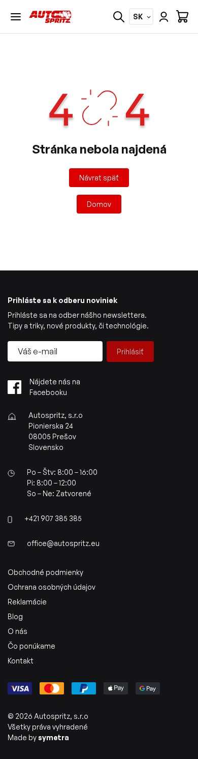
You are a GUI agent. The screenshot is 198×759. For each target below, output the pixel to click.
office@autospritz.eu (63, 543)
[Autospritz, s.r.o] (50, 17)
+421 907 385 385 (53, 518)
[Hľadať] (119, 17)
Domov (99, 204)
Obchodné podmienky (45, 572)
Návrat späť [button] (99, 177)
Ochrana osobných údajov (51, 587)
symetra (53, 737)
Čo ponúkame (31, 646)
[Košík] (182, 17)
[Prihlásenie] (163, 17)
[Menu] (16, 17)
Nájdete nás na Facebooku (54, 387)
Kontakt (21, 660)
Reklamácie (27, 601)
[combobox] (137, 16)
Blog (15, 616)
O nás (17, 631)
